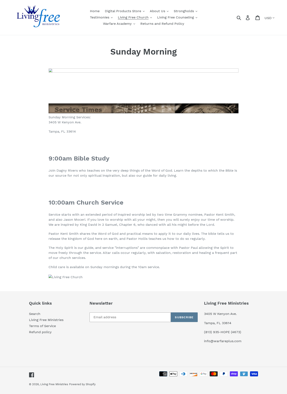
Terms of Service (42, 326)
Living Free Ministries (46, 320)
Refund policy (40, 332)
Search (34, 314)
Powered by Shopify (82, 384)
